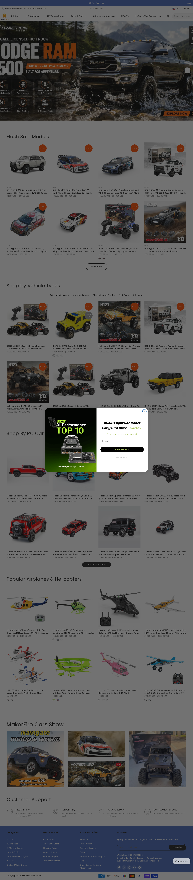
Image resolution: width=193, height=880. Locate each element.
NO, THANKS (122, 457)
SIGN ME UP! (122, 449)
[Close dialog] (144, 411)
